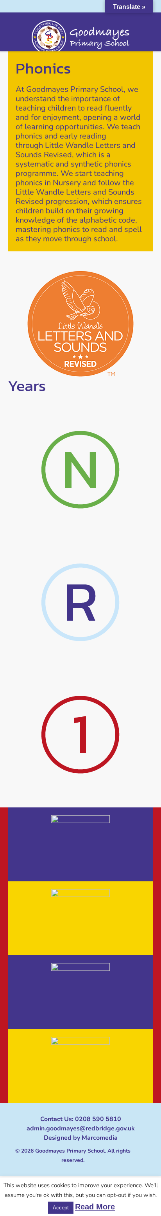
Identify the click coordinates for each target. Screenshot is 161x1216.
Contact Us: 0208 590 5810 (80, 1119)
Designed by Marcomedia (81, 1138)
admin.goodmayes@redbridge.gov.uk (81, 1128)
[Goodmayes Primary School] (80, 37)
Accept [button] (61, 1208)
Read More (95, 1206)
